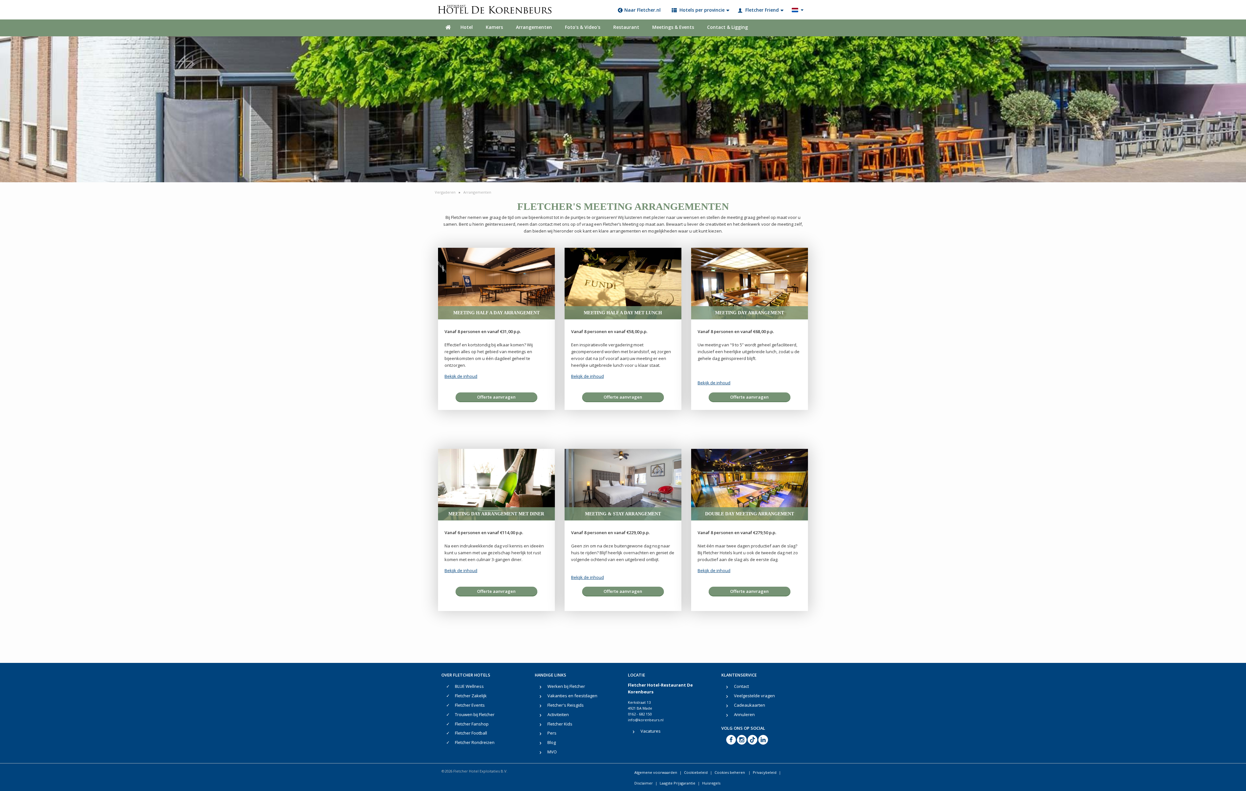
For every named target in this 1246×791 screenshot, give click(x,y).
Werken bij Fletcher (566, 686)
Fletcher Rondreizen (475, 742)
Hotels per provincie (702, 10)
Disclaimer (643, 783)
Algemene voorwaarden (655, 772)
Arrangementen (534, 27)
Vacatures (651, 731)
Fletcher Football (471, 733)
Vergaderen (446, 192)
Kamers (494, 27)
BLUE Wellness (469, 686)
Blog (551, 742)
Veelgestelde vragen (754, 696)
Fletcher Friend (762, 10)
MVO (552, 752)
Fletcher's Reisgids (565, 705)
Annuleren (744, 714)
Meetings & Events (673, 27)
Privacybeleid (764, 772)
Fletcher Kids (559, 724)
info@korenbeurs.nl (646, 719)
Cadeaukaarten (749, 705)
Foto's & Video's (582, 27)
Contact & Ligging (727, 27)
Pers (551, 733)
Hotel (466, 27)
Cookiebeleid (696, 772)
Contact (741, 686)
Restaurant (626, 27)
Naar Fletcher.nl (642, 10)
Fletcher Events (470, 705)
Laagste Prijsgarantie (677, 783)
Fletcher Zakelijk (471, 696)
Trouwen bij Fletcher (475, 714)
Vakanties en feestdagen (572, 696)
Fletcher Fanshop (472, 724)
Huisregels (711, 783)
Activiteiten (558, 714)
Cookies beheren (730, 772)
